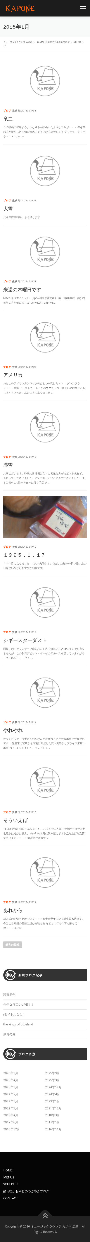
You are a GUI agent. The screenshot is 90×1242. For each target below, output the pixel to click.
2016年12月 (11, 1129)
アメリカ (13, 374)
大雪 (8, 208)
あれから (13, 910)
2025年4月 (10, 1080)
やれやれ (13, 730)
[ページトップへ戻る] (45, 1216)
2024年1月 (10, 1101)
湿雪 (8, 464)
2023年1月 (52, 1101)
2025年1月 (10, 1087)
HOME (7, 1170)
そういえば (15, 820)
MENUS (8, 1177)
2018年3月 (52, 1115)
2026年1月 (10, 1073)
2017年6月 (10, 1122)
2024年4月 (52, 1094)
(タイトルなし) (13, 1014)
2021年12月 (53, 1108)
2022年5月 (10, 1108)
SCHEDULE (11, 1184)
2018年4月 (10, 1115)
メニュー (83, 8)
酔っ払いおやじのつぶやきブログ (26, 1191)
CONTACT (10, 1198)
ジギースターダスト (25, 640)
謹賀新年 (9, 994)
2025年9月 (52, 1073)
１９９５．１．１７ (24, 554)
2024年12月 (53, 1087)
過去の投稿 (12, 945)
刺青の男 (9, 1034)
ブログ (7, 110)
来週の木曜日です (22, 289)
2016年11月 (53, 1129)
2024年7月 (10, 1094)
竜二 (8, 118)
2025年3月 (52, 1080)
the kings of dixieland (18, 1024)
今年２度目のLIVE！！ (18, 1004)
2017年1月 (52, 1122)
